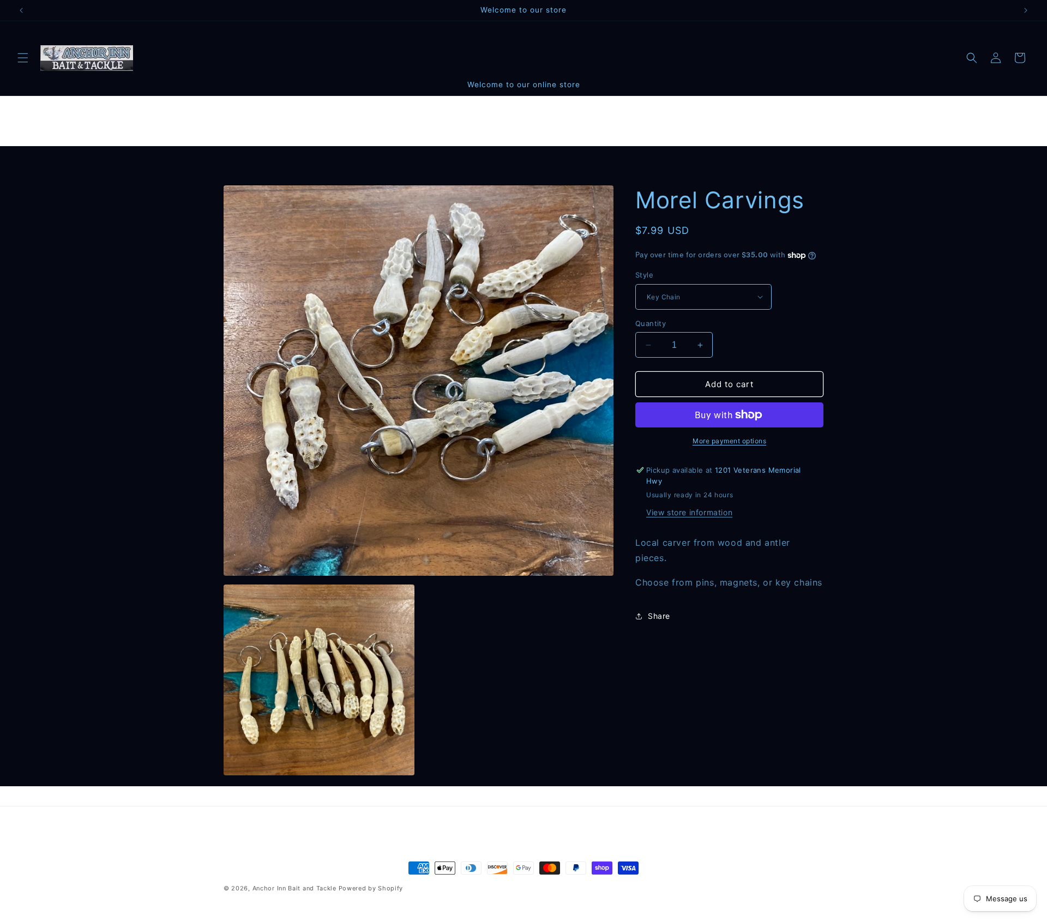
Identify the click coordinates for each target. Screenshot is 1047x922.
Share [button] (659, 615)
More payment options (729, 441)
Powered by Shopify (371, 888)
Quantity (650, 323)
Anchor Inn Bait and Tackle (294, 888)
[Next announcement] (1026, 10)
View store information (689, 512)
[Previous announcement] (21, 10)
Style (644, 274)
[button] (23, 58)
